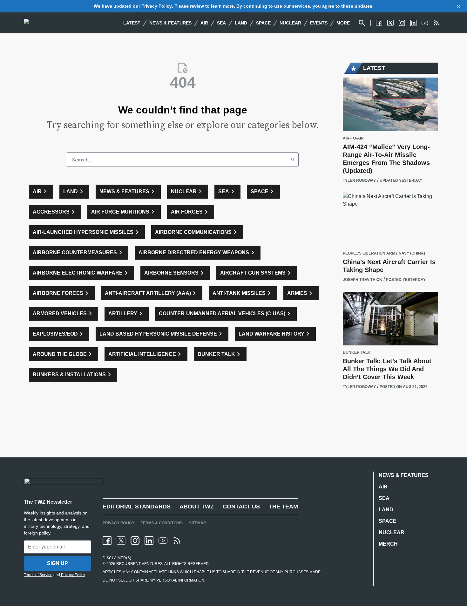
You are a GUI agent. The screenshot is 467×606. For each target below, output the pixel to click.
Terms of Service (38, 575)
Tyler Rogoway (359, 180)
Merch (388, 544)
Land (241, 22)
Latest (131, 22)
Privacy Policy (156, 6)
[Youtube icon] (163, 540)
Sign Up (57, 563)
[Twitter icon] (121, 540)
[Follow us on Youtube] (425, 23)
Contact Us (241, 506)
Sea (221, 22)
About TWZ (196, 506)
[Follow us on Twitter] (390, 23)
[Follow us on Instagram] (402, 23)
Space (263, 22)
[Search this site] (362, 23)
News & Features (170, 22)
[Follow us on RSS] (436, 23)
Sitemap (197, 523)
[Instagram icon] (135, 540)
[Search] (293, 159)
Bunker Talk (356, 353)
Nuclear (290, 22)
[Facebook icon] (107, 540)
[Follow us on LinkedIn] (413, 23)
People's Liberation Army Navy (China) (384, 253)
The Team (283, 506)
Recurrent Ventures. (139, 564)
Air (204, 22)
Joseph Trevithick (362, 279)
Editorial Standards (137, 506)
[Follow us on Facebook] (379, 23)
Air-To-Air (353, 138)
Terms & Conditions (162, 523)
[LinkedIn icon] (149, 540)
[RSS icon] (177, 540)
